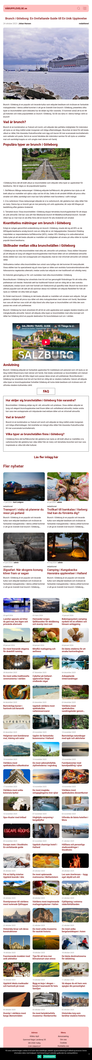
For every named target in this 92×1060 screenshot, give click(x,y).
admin (59, 502)
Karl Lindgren (18, 502)
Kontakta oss (63, 1046)
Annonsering (63, 1036)
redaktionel (84, 23)
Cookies (63, 1043)
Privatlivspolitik (49, 1056)
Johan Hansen (25, 23)
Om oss (63, 1039)
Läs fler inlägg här (46, 457)
